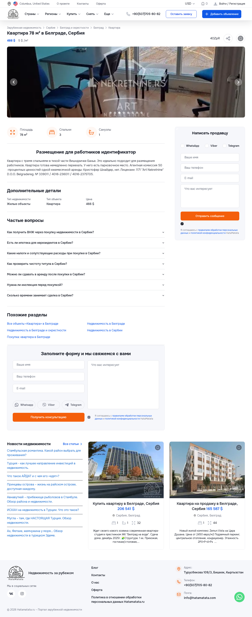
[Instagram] (22, 594)
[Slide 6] (133, 113)
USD (188, 4)
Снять (90, 14)
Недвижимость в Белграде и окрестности (36, 330)
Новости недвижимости (29, 444)
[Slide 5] (128, 113)
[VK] (11, 594)
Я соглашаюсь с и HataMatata (124, 417)
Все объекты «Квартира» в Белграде (32, 324)
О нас (95, 582)
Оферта (101, 3)
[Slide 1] (110, 113)
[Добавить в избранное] (240, 38)
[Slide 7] (137, 113)
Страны (30, 14)
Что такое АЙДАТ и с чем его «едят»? (33, 476)
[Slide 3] (119, 113)
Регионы (51, 14)
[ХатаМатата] (16, 573)
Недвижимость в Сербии (104, 330)
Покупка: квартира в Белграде (28, 337)
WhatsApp (192, 145)
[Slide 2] (115, 113)
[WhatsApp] (239, 597)
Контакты (83, 3)
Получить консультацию (48, 417)
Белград (134, 515)
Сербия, (121, 515)
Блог (94, 568)
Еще (107, 14)
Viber (213, 145)
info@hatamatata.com (200, 598)
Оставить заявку (181, 14)
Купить (72, 14)
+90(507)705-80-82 (198, 585)
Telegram (233, 145)
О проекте (63, 3)
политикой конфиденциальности (122, 418)
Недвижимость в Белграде (106, 324)
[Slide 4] (124, 113)
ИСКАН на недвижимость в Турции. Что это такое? (43, 510)
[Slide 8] (141, 113)
